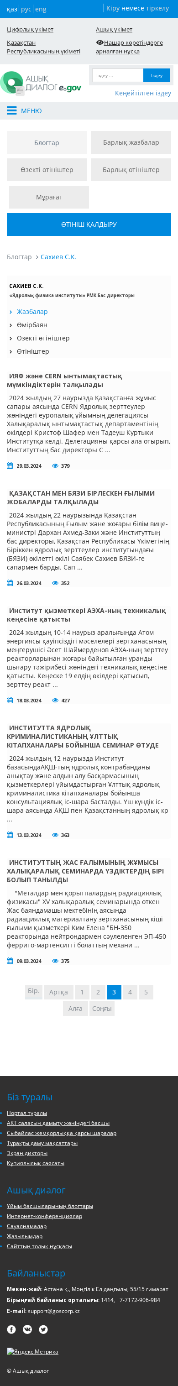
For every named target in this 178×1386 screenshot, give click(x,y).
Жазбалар (32, 311)
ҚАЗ (12, 9)
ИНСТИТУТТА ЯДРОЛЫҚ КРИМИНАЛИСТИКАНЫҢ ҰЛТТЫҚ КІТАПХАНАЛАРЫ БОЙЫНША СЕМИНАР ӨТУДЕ (83, 736)
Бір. (34, 990)
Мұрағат (49, 197)
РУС (26, 9)
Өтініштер (33, 351)
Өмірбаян (32, 324)
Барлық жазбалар (131, 142)
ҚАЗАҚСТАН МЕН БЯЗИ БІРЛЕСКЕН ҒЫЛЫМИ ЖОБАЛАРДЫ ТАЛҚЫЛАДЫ (81, 497)
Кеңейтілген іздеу (143, 93)
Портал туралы (27, 1113)
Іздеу (156, 75)
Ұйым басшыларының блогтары (50, 1206)
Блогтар (46, 142)
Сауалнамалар (27, 1226)
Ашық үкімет (114, 29)
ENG (41, 9)
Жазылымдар (24, 1236)
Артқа (58, 992)
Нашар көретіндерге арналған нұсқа (129, 46)
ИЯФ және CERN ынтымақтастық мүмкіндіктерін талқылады (64, 380)
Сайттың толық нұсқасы (39, 1246)
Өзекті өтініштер (47, 169)
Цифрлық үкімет (30, 29)
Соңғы (102, 1008)
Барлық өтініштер (131, 169)
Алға (75, 1008)
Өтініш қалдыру (89, 224)
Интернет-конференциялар (44, 1216)
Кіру (113, 8)
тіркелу (157, 8)
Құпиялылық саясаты (35, 1163)
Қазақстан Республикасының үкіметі (43, 46)
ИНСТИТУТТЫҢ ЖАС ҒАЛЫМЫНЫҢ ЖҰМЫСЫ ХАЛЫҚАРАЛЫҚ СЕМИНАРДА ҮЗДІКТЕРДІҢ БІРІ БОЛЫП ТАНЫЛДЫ (85, 871)
